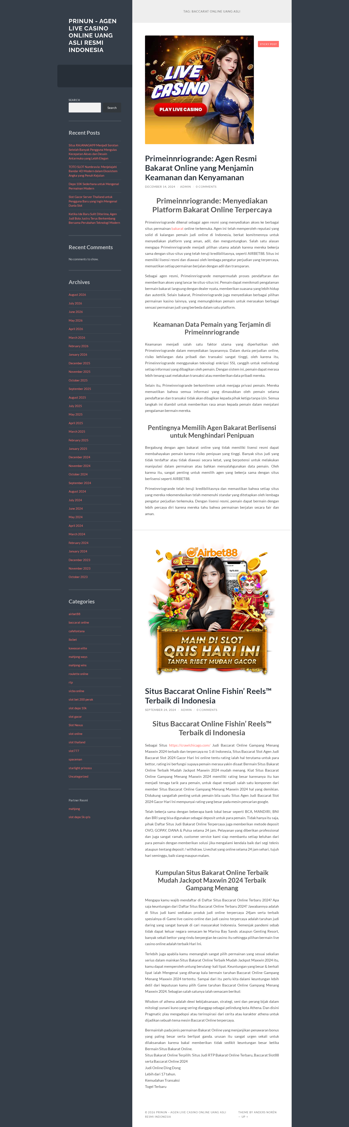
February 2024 (78, 543)
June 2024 (76, 508)
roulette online (78, 674)
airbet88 (74, 614)
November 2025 (79, 371)
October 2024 (78, 474)
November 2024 (79, 466)
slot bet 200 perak (81, 699)
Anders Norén (265, 1112)
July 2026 (75, 303)
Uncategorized (78, 776)
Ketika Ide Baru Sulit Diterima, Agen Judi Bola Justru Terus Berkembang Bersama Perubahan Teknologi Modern (94, 218)
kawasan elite (78, 648)
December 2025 (79, 363)
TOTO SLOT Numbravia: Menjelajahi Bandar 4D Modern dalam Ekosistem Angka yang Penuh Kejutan (93, 171)
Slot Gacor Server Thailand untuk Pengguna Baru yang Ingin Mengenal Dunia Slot (93, 201)
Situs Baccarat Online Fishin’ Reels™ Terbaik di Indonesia (208, 695)
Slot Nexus (76, 725)
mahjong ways (78, 656)
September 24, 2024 (160, 709)
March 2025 (77, 431)
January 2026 (78, 354)
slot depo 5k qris (79, 817)
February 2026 (78, 346)
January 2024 (78, 551)
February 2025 (78, 440)
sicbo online (76, 691)
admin (185, 186)
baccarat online (79, 622)
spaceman (75, 759)
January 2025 (78, 448)
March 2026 (77, 337)
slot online (75, 733)
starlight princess (80, 768)
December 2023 (79, 560)
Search (74, 100)
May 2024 (76, 517)
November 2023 (79, 568)
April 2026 (76, 329)
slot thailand (77, 742)
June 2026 (76, 312)
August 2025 (77, 397)
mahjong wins (78, 665)
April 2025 (76, 423)
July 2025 (75, 406)
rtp (71, 682)
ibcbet (73, 639)
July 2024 (75, 500)
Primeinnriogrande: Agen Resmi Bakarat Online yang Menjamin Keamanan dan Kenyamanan (201, 167)
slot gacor (75, 716)
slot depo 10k (78, 708)
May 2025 (76, 414)
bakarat (177, 228)
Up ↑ (245, 1116)
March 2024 (77, 534)
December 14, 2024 (160, 186)
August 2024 (77, 491)
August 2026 (77, 294)
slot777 (74, 751)
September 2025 (80, 389)
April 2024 (76, 525)
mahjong (74, 808)
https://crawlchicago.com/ (189, 745)
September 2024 (80, 483)
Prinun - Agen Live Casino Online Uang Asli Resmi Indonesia (93, 35)
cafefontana (77, 631)
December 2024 (79, 457)
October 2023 (78, 577)
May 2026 (76, 320)
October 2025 (78, 380)
